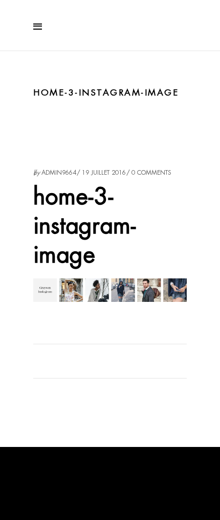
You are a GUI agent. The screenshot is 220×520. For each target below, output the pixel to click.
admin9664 (58, 173)
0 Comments (151, 173)
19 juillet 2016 (104, 173)
